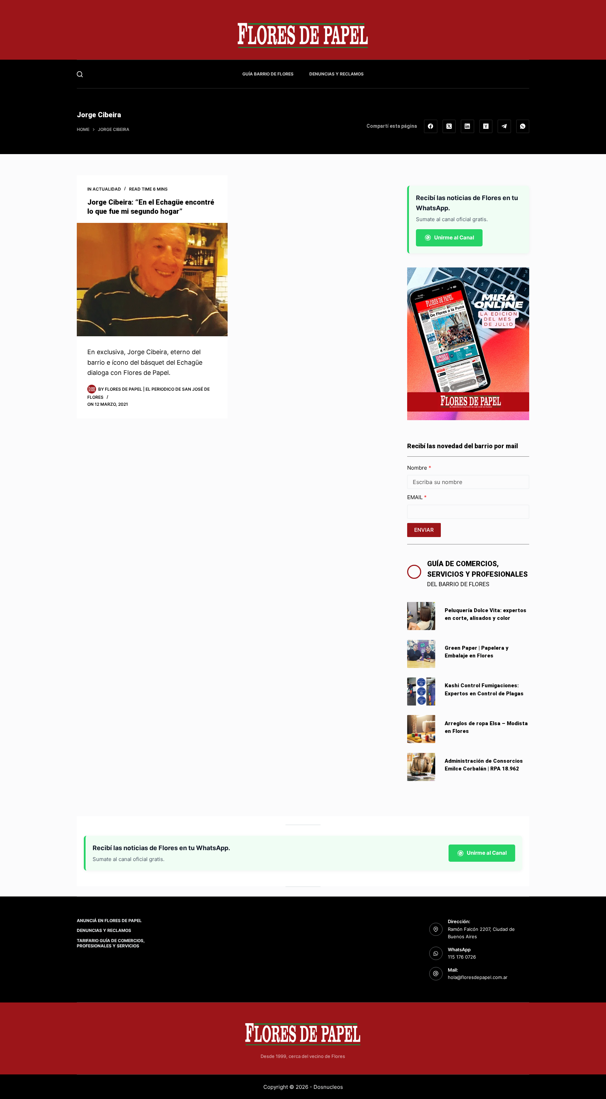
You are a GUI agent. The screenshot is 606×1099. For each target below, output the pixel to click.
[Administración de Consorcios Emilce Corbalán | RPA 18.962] (421, 767)
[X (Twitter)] (449, 126)
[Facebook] (430, 126)
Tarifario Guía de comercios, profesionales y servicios (111, 943)
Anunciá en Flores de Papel (109, 920)
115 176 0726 (462, 957)
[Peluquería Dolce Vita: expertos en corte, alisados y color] (421, 616)
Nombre (418, 467)
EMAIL (415, 497)
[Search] (80, 74)
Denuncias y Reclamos (336, 74)
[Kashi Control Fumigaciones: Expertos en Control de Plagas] (421, 691)
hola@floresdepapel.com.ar (477, 977)
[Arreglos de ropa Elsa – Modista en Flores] (421, 729)
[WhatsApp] (523, 126)
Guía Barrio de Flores (268, 74)
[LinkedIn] (467, 126)
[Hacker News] (486, 126)
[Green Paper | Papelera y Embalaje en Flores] (421, 654)
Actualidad (107, 189)
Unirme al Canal (454, 237)
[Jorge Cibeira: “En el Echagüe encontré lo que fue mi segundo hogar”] (152, 279)
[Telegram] (504, 126)
